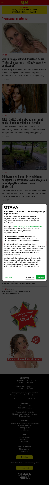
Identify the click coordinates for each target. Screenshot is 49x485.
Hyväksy (40, 277)
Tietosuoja (8, 277)
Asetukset (30, 277)
